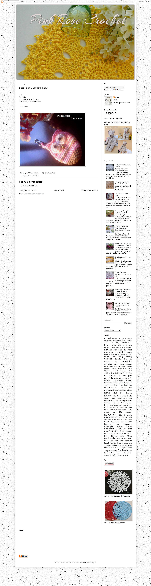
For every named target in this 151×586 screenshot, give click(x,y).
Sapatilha (128, 441)
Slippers (107, 445)
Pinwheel (129, 427)
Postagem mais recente (28, 190)
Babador (111, 343)
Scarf (116, 443)
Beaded (106, 348)
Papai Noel (128, 419)
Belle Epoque (120, 347)
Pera (117, 424)
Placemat (116, 429)
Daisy (110, 385)
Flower (108, 395)
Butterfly (129, 357)
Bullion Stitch (110, 357)
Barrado (107, 345)
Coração (128, 378)
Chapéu (107, 369)
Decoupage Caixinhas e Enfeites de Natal (123, 290)
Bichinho (129, 348)
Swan (118, 448)
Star (106, 448)
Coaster (108, 375)
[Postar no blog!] (48, 173)
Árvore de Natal (123, 455)
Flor (115, 392)
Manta (106, 407)
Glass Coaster (116, 398)
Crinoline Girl (108, 383)
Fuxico (124, 396)
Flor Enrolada (126, 393)
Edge (130, 388)
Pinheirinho (119, 426)
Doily (107, 387)
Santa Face (119, 441)
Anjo (105, 343)
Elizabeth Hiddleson (111, 390)
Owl (34, 176)
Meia (119, 410)
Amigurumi (117, 340)
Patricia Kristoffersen (119, 422)
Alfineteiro (115, 338)
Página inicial (59, 190)
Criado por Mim (124, 380)
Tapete (124, 448)
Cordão (107, 380)
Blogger (93, 562)
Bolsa (116, 352)
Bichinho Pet (110, 350)
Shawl (121, 443)
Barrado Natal (127, 345)
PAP (109, 419)
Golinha (115, 401)
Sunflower (112, 448)
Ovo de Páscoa (127, 417)
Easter (117, 388)
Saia (111, 441)
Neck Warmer (109, 417)
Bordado (129, 354)
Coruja (30, 176)
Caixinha (118, 359)
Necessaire (128, 415)
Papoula (106, 422)
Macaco (129, 405)
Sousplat (128, 445)
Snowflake (113, 445)
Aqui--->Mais (24, 107)
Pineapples (109, 426)
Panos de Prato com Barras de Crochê (122, 183)
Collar (121, 378)
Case (116, 362)
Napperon (109, 414)
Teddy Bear (108, 450)
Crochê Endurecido (119, 383)
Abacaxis (107, 338)
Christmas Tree (109, 373)
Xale (116, 455)
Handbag (124, 403)
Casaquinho (108, 362)
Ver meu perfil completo (121, 103)
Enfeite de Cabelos (125, 390)
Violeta (112, 455)
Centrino (108, 364)
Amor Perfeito (127, 340)
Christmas (127, 368)
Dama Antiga (118, 385)
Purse (122, 436)
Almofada (122, 338)
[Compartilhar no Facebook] (52, 173)
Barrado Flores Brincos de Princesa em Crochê (123, 244)
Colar (111, 378)
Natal (120, 415)
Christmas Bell (126, 371)
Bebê (112, 347)
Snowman (120, 445)
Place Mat (108, 429)
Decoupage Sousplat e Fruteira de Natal (122, 212)
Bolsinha (122, 352)
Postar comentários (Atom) (34, 194)
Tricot (106, 453)
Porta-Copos (109, 433)
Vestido (107, 455)
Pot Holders (110, 436)
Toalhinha (123, 450)
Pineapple (127, 424)
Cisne (130, 373)
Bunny (121, 357)
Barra (130, 343)
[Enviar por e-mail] (46, 173)
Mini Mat (118, 412)
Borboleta (121, 354)
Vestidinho (128, 453)
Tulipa (112, 453)
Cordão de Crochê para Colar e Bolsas (123, 258)
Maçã (115, 410)
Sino (130, 443)
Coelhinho (117, 376)
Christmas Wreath (121, 373)
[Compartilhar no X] (50, 173)
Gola (125, 398)
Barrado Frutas (117, 345)
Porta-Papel (119, 433)
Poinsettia (123, 429)
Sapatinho (108, 443)
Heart (106, 405)
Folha (114, 396)
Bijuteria (122, 350)
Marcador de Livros (116, 407)
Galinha (129, 396)
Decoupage (128, 385)
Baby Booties (121, 343)
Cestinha (129, 366)
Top (130, 451)
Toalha (114, 451)
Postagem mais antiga (90, 190)
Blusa (129, 350)
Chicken (113, 369)
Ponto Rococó (115, 431)
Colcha (116, 378)
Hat (130, 403)
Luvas (124, 405)
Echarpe (123, 388)
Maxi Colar (108, 410)
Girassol (107, 398)
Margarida (128, 407)
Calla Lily (128, 359)
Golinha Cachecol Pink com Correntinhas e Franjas (122, 305)
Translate (120, 90)
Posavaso (128, 433)
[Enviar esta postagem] (42, 173)
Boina (106, 352)
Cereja (123, 366)
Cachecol (108, 359)
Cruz (105, 385)
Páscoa (129, 436)
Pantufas (119, 419)
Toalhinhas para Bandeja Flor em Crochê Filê (123, 274)
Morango (128, 412)
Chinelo (120, 369)
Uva (122, 453)
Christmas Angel (111, 371)
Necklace (118, 417)
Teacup (129, 448)
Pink (37, 176)
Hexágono (114, 405)
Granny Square (125, 401)
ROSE (117, 97)
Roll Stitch (128, 438)
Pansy (114, 419)
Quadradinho (109, 438)
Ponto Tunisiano (127, 431)
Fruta (119, 396)
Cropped (129, 383)
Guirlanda (107, 403)
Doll (112, 388)
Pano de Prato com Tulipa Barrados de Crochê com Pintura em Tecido (123, 229)
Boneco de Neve (110, 354)
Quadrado (119, 438)
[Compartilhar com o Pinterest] (54, 173)
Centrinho (126, 361)
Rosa (106, 441)
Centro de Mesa (118, 364)
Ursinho (117, 453)
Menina (125, 410)
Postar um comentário (29, 186)
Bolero (111, 352)
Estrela (107, 393)
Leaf (120, 405)
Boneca (129, 352)
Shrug (126, 443)
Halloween (116, 403)
